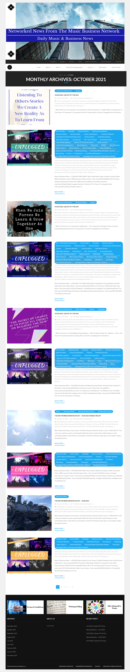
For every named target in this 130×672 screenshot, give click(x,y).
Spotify (73, 165)
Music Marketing (106, 156)
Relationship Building (62, 377)
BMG (71, 141)
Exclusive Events (74, 365)
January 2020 (11, 652)
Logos (91, 267)
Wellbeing (89, 222)
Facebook (52, 61)
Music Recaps (69, 424)
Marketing (94, 145)
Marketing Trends (97, 151)
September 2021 (12, 633)
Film (81, 365)
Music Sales (81, 554)
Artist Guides (60, 131)
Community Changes (93, 101)
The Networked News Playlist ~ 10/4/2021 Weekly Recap (78, 416)
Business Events (96, 258)
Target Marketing (74, 556)
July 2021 (10, 641)
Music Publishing (104, 158)
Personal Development (62, 220)
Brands (70, 258)
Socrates (107, 220)
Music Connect (81, 156)
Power (117, 103)
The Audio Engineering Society (93, 277)
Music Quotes (101, 217)
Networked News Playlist (86, 411)
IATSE (98, 367)
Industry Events (103, 142)
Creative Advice (89, 137)
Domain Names (84, 146)
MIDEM (103, 145)
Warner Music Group (83, 170)
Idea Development (90, 149)
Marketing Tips (86, 151)
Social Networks (65, 165)
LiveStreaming (85, 369)
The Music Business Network (82, 98)
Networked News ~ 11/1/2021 (95, 630)
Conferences (79, 260)
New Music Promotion (62, 274)
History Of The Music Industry (84, 142)
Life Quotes (113, 215)
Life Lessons (105, 215)
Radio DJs (117, 374)
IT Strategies (66, 267)
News (112, 364)
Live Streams (91, 551)
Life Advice (97, 215)
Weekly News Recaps (100, 465)
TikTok (109, 167)
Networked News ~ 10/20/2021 (96, 637)
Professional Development (89, 220)
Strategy (97, 274)
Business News (75, 134)
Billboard (59, 360)
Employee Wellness (97, 362)
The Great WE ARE (98, 424)
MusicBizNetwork (102, 103)
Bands (100, 255)
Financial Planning (110, 365)
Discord (74, 362)
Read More (59, 192)
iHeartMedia (105, 149)
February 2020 (11, 648)
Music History (109, 372)
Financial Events (98, 365)
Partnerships (97, 160)
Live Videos (76, 369)
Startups (79, 165)
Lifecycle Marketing (82, 267)
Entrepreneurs (59, 149)
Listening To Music (87, 422)
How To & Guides (85, 358)
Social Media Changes (87, 163)
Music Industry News (76, 257)
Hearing (64, 551)
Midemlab (112, 151)
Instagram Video (60, 151)
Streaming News (105, 165)
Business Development (99, 131)
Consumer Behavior (107, 134)
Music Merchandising (61, 554)
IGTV (98, 149)
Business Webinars (68, 260)
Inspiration (58, 215)
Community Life (60, 103)
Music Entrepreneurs (93, 156)
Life (81, 103)
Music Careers (89, 372)
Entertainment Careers (111, 362)
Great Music (69, 422)
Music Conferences (69, 156)
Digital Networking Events (70, 146)
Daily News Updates (62, 139)
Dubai (108, 262)
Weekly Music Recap (105, 411)
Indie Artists (72, 551)
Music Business (91, 103)
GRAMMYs (80, 149)
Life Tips (104, 322)
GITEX (96, 265)
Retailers (62, 163)
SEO (115, 554)
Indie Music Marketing (105, 265)
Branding (71, 131)
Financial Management (63, 142)
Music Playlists (59, 424)
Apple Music (97, 253)
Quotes (78, 91)
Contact (97, 666)
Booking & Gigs (73, 350)
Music (118, 151)
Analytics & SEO (61, 454)
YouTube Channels (70, 172)
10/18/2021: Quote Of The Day (67, 313)
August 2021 (11, 637)
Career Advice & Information (112, 246)
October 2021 (11, 630)
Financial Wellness (61, 367)
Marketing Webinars (107, 267)
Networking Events (86, 160)
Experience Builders (61, 265)
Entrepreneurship (106, 139)
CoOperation (69, 103)
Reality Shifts (59, 106)
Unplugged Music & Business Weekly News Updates (73, 465)
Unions (86, 379)
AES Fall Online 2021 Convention (81, 253)
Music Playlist (113, 422)
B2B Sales (94, 255)
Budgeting (66, 360)
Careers (58, 248)
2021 (65, 75)
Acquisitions (60, 141)
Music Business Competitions (74, 153)
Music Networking (71, 158)
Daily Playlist (60, 422)
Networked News (81, 202)
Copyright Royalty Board (62, 262)
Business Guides (61, 134)
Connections (88, 260)
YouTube (71, 61)
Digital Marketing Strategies (97, 262)
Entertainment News (61, 365)
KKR (67, 151)
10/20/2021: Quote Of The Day (67, 95)
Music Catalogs (96, 270)
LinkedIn (62, 61)
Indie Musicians (81, 551)
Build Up (77, 141)
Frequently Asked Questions (112, 666)
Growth (76, 103)
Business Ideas (113, 141)
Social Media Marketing (101, 163)
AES (57, 253)
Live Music (80, 361)
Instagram (112, 149)
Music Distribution (108, 270)
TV (82, 379)
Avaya (65, 255)
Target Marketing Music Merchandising (74, 167)
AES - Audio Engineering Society (66, 243)
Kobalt (71, 151)
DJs (79, 362)
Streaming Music (106, 274)
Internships (111, 367)
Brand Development (109, 255)
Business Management (81, 549)
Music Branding (60, 270)
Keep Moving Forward (86, 215)
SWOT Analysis (69, 277)
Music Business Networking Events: (96, 153)
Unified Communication (68, 279)
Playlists (89, 424)
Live (84, 103)
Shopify (67, 163)
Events (113, 262)
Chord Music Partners (72, 144)
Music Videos (90, 554)
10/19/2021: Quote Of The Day (67, 207)
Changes (102, 212)
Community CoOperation (108, 101)
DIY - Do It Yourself (90, 139)
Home (60, 75)
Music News (81, 158)
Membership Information (84, 666)
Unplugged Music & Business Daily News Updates (72, 547)
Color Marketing (103, 360)
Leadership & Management (64, 145)
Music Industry (61, 257)
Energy (116, 212)
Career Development (91, 134)
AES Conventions (65, 253)
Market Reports (82, 145)
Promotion (105, 160)
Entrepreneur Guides (107, 146)
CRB (72, 262)
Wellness (107, 379)
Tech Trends (78, 277)
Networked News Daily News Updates (84, 364)
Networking (103, 364)
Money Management (104, 369)
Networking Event (89, 374)
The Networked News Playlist (95, 426)
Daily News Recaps (104, 137)
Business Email (102, 141)
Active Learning (61, 101)
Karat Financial (59, 369)
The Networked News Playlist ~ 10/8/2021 (72, 501)
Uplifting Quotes (80, 222)
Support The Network (91, 61)
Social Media (75, 163)
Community (82, 101)
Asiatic (67, 141)
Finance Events (88, 365)
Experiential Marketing (75, 265)
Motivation (69, 217)
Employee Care (85, 362)
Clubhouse (118, 61)
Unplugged (64, 170)
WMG (92, 170)
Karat (117, 367)
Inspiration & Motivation (64, 91)
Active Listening (72, 101)
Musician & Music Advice (95, 257)
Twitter (80, 61)
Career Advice (89, 212)
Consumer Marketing (102, 144)
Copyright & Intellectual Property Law (68, 137)
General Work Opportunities (111, 355)
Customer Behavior (80, 262)
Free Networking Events (75, 367)
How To (93, 367)
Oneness (112, 103)
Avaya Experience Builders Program (79, 255)
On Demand (73, 274)
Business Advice (83, 131)
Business (83, 141)
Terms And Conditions (66, 666)
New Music (116, 272)
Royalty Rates (89, 274)
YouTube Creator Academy (85, 172)
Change (96, 212)
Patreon (111, 374)
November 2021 (12, 626)
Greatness (77, 422)
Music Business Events (83, 270)
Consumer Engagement (87, 144)
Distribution (77, 139)
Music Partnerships (92, 158)
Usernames (72, 170)
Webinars (87, 279)
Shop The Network (106, 61)
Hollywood (86, 367)
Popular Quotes (75, 220)
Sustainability (63, 556)
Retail (111, 160)
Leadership (68, 369)
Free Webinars (88, 265)
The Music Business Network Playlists (73, 426)
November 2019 (12, 655)
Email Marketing (95, 146)
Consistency (97, 260)
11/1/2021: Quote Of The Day (95, 626)
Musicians (76, 160)
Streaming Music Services (90, 165)
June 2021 (10, 644)
